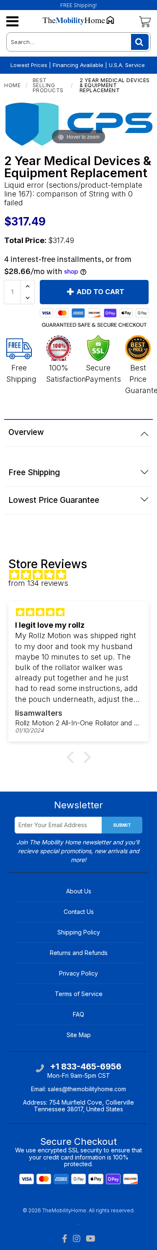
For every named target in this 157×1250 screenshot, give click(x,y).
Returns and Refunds (79, 952)
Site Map (79, 1034)
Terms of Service (79, 993)
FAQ (78, 1014)
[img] (82, 575)
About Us (78, 891)
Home (12, 85)
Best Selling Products (48, 85)
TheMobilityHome (64, 1210)
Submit (122, 825)
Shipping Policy (78, 932)
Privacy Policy (78, 973)
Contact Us (79, 911)
